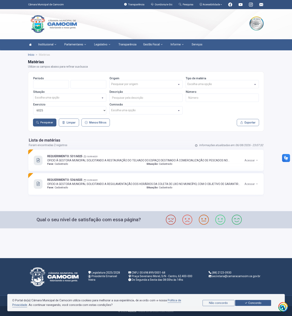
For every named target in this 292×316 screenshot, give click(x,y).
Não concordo (218, 303)
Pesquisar (46, 122)
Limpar (71, 122)
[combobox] (146, 84)
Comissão (116, 104)
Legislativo (100, 44)
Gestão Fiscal (151, 44)
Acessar (250, 160)
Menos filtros (97, 122)
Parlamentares (73, 44)
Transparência (127, 44)
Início (31, 54)
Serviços (197, 44)
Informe (176, 44)
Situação (39, 91)
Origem (114, 78)
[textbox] (146, 84)
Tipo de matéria (196, 78)
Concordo (254, 303)
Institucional (45, 44)
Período (38, 78)
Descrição (116, 91)
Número (191, 91)
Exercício (39, 104)
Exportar (250, 122)
